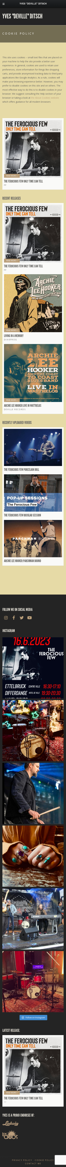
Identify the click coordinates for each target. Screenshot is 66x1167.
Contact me (33, 1163)
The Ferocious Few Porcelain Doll (21, 470)
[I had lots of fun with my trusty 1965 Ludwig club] (33, 981)
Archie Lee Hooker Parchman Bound (22, 561)
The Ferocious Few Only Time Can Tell (23, 181)
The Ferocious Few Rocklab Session (22, 515)
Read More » (11, 176)
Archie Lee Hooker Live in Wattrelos (22, 406)
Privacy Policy (22, 1160)
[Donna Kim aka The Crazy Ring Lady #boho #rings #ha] (33, 856)
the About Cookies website (45, 97)
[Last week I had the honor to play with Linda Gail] (33, 918)
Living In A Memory (14, 336)
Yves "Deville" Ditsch (22, 16)
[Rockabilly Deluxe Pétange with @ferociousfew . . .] (33, 793)
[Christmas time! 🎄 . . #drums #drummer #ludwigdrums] (33, 730)
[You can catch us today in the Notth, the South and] (33, 667)
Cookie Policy (44, 1160)
